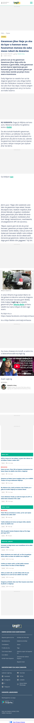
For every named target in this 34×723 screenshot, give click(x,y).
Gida (2, 33)
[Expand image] (32, 271)
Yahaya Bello (18, 304)
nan (11, 176)
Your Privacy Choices (19, 722)
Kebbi (9, 127)
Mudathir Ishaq (21, 54)
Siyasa (8, 33)
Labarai (3, 550)
